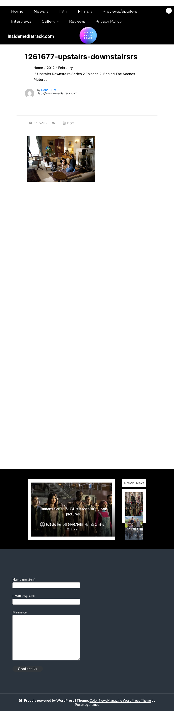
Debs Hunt (48, 90)
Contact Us (27, 668)
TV (61, 11)
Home (17, 11)
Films (83, 11)
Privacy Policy (108, 21)
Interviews (21, 21)
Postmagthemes (87, 704)
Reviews (77, 21)
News (39, 11)
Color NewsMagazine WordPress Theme (120, 700)
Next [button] (140, 483)
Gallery (48, 21)
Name (23, 579)
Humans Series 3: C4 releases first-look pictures (73, 511)
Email (23, 596)
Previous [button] (131, 483)
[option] (71, 509)
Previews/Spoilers (120, 11)
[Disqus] (87, 293)
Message (19, 612)
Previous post (38, 223)
